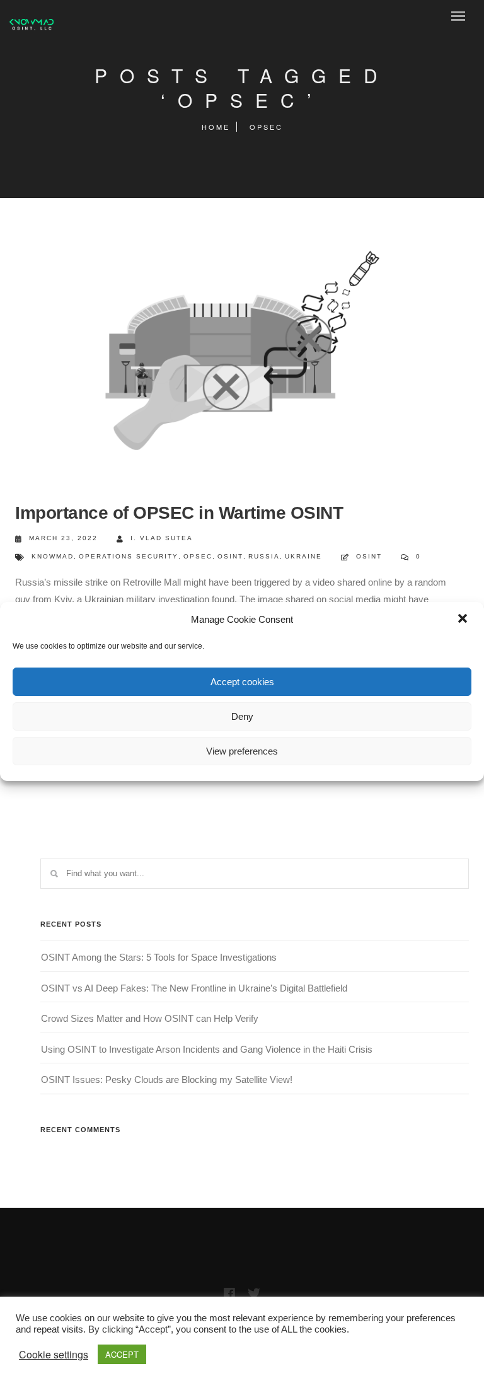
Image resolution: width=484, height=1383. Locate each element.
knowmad (53, 556)
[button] (463, 619)
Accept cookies (242, 681)
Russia (264, 556)
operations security (128, 556)
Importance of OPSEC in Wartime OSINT (179, 513)
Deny (242, 716)
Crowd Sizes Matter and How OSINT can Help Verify (149, 1018)
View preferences (242, 751)
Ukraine (303, 556)
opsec (197, 556)
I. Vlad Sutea (161, 538)
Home (216, 127)
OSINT (230, 556)
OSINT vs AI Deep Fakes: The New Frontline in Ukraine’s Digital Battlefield (194, 988)
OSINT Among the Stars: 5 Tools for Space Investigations (159, 957)
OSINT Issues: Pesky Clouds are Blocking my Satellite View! (166, 1079)
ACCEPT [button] (122, 1354)
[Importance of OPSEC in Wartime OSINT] (235, 351)
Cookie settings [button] (53, 1354)
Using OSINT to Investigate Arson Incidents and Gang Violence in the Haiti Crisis (206, 1049)
